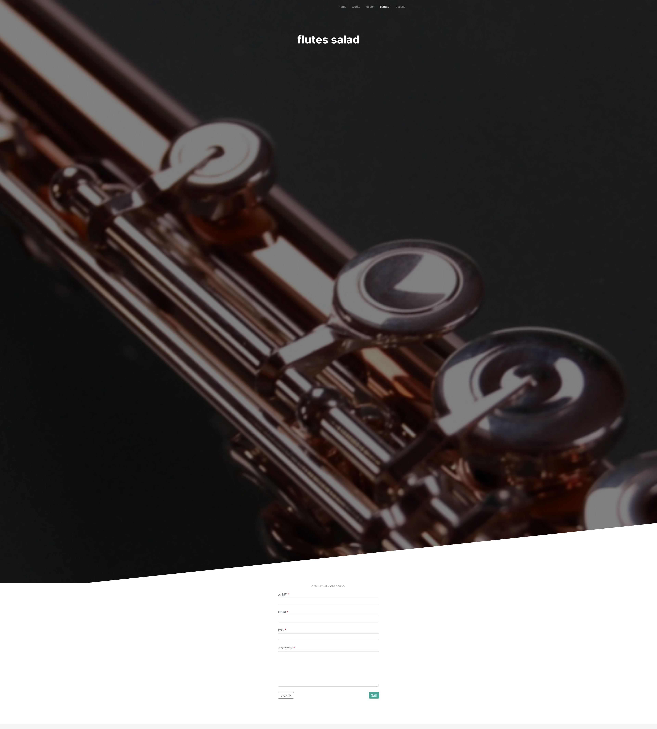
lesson (370, 6)
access (400, 6)
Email (282, 612)
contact (385, 6)
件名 (281, 630)
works (356, 6)
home (342, 6)
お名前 (282, 594)
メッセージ (285, 647)
